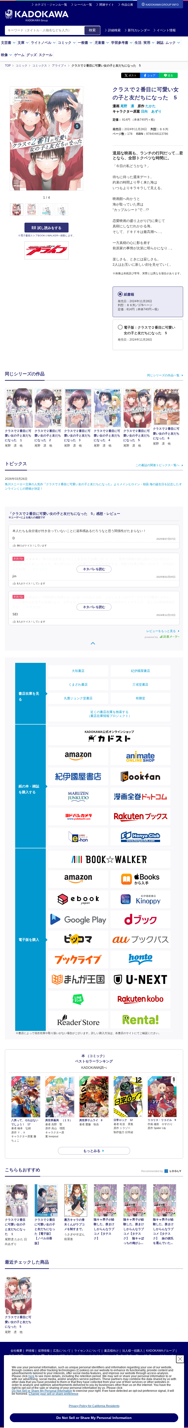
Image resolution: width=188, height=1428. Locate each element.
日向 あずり (151, 111)
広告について (62, 1350)
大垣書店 (78, 671)
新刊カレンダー (139, 30)
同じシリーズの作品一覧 (163, 375)
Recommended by (152, 1171)
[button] (86, 209)
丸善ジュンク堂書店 (78, 698)
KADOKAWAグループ (160, 1350)
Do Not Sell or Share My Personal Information (42, 1390)
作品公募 (127, 4)
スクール (45, 55)
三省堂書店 (140, 684)
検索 (92, 30)
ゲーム (19, 55)
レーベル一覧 (83, 4)
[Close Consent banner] (180, 1359)
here (31, 1376)
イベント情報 (166, 30)
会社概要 (16, 1350)
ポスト (133, 75)
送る (170, 75)
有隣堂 (140, 698)
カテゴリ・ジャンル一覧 (51, 4)
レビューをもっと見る (161, 631)
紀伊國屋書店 (140, 671)
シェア (151, 75)
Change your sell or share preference (53, 1393)
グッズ (31, 55)
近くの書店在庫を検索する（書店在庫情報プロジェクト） (109, 714)
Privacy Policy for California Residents (94, 1406)
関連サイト (106, 4)
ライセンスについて (87, 1350)
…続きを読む (38, 569)
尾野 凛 (127, 106)
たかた (150, 106)
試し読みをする (49, 228)
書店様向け (111, 1350)
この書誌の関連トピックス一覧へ (157, 465)
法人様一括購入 (132, 1350)
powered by (152, 637)
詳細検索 (114, 30)
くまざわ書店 (78, 684)
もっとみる (91, 1151)
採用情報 (44, 1350)
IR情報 (30, 1350)
